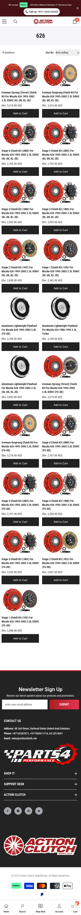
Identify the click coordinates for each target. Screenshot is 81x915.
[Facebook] (7, 811)
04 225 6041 (56, 733)
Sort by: (50, 52)
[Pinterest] (28, 811)
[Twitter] (39, 811)
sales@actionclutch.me (24, 738)
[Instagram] (18, 811)
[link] (22, 907)
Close (77, 8)
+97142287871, (20, 733)
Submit (64, 704)
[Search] (15, 21)
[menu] (4, 21)
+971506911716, (39, 733)
